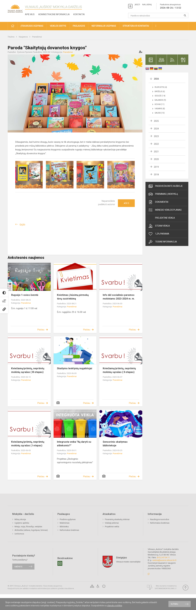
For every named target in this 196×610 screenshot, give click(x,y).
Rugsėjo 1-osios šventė (24, 295)
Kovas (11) (159, 104)
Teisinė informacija (166, 241)
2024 (156, 128)
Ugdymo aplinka (22, 523)
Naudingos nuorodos (159, 519)
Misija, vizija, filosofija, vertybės (28, 526)
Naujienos (23, 37)
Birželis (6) (160, 91)
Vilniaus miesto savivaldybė (128, 562)
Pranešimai (37, 37)
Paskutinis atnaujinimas (170, 6)
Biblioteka (64, 526)
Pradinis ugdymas (67, 519)
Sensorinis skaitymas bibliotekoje (115, 443)
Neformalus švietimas (69, 530)
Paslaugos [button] (79, 26)
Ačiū (126, 203)
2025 (156, 121)
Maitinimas (64, 523)
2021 (156, 151)
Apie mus (30, 14)
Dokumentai (161, 202)
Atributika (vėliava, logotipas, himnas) (31, 530)
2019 (156, 167)
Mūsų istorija (20, 519)
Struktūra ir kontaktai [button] (136, 26)
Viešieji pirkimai (112, 523)
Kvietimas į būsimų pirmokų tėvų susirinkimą (73, 297)
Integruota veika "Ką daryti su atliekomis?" (74, 443)
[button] (12, 26)
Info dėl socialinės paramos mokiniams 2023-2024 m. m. (119, 297)
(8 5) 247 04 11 (163, 557)
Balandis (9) (160, 100)
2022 (156, 144)
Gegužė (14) (160, 96)
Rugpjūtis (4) (161, 87)
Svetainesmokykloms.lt (166, 589)
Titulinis (11, 37)
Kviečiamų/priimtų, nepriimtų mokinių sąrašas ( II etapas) (119, 370)
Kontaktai (79, 14)
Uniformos (19, 534)
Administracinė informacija (54, 14)
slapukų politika (114, 605)
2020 (156, 159)
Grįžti (22, 224)
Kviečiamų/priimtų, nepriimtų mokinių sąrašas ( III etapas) (27, 370)
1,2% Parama (162, 233)
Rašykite (18, 566)
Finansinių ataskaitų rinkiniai (117, 519)
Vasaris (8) (160, 109)
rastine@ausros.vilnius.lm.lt (164, 560)
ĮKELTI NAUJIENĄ (143, 4)
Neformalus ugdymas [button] (104, 26)
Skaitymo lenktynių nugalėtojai (74, 368)
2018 (156, 174)
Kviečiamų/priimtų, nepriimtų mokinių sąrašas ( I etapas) (27, 443)
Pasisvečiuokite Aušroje (169, 186)
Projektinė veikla (165, 218)
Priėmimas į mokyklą (166, 194)
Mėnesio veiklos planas (168, 210)
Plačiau (40, 329)
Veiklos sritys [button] (58, 26)
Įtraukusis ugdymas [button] (32, 26)
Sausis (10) (160, 113)
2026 (156, 79)
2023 (156, 136)
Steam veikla (162, 226)
